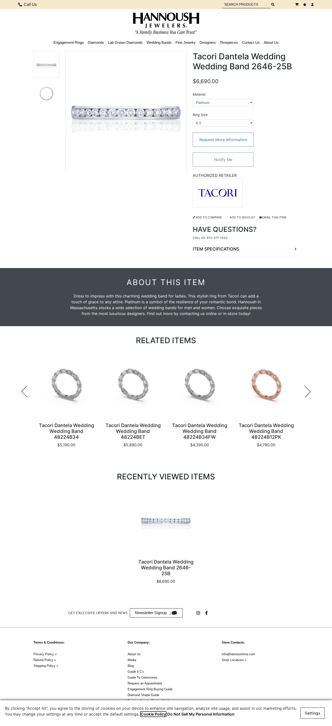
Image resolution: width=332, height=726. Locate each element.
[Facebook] (207, 613)
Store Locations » (234, 660)
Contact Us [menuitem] (251, 42)
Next (308, 391)
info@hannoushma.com (238, 654)
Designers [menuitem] (208, 42)
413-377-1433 (217, 238)
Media (132, 660)
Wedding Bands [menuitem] (159, 42)
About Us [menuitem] (271, 42)
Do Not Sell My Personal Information (201, 714)
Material (199, 94)
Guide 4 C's (136, 671)
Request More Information (223, 139)
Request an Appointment (145, 683)
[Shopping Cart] (297, 4)
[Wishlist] (305, 4)
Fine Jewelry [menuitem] (185, 42)
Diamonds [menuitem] (96, 42)
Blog (131, 666)
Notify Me (223, 159)
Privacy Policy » (45, 654)
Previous (24, 391)
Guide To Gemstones (142, 677)
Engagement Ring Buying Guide (150, 689)
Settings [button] (312, 713)
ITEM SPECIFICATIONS (216, 248)
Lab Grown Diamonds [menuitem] (125, 42)
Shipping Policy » (46, 666)
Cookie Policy (153, 714)
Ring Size (200, 115)
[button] (46, 65)
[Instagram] (198, 613)
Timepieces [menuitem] (229, 42)
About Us (134, 654)
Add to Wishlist (242, 217)
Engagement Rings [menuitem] (68, 42)
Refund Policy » (45, 660)
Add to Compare (209, 217)
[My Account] (313, 4)
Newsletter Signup (151, 613)
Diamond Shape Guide (143, 695)
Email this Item (274, 217)
